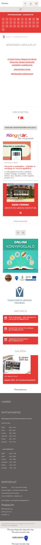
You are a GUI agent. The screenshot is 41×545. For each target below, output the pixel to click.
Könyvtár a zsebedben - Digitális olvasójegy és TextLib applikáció (20, 167)
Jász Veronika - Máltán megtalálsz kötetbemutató (22, 318)
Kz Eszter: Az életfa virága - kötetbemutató (21, 329)
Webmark (14, 525)
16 (22, 22)
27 (26, 26)
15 (18, 22)
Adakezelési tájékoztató (22, 73)
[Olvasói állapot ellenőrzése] (36, 3)
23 (11, 26)
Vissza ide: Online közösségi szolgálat (20, 127)
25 (18, 26)
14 (14, 22)
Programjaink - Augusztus (20, 15)
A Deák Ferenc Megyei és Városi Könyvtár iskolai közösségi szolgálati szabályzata (22, 62)
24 (15, 26)
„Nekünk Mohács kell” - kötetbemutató (19, 340)
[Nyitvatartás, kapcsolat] (30, 3)
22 (7, 26)
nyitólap (9, 37)
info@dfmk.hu (9, 496)
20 (38, 22)
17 (26, 22)
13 (11, 22)
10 (37, 19)
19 (33, 22)
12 (7, 22)
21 (3, 26)
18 (30, 22)
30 (38, 26)
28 (30, 26)
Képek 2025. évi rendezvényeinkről (19, 380)
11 (3, 22)
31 (3, 29)
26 (22, 26)
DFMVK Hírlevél (20, 221)
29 (34, 26)
